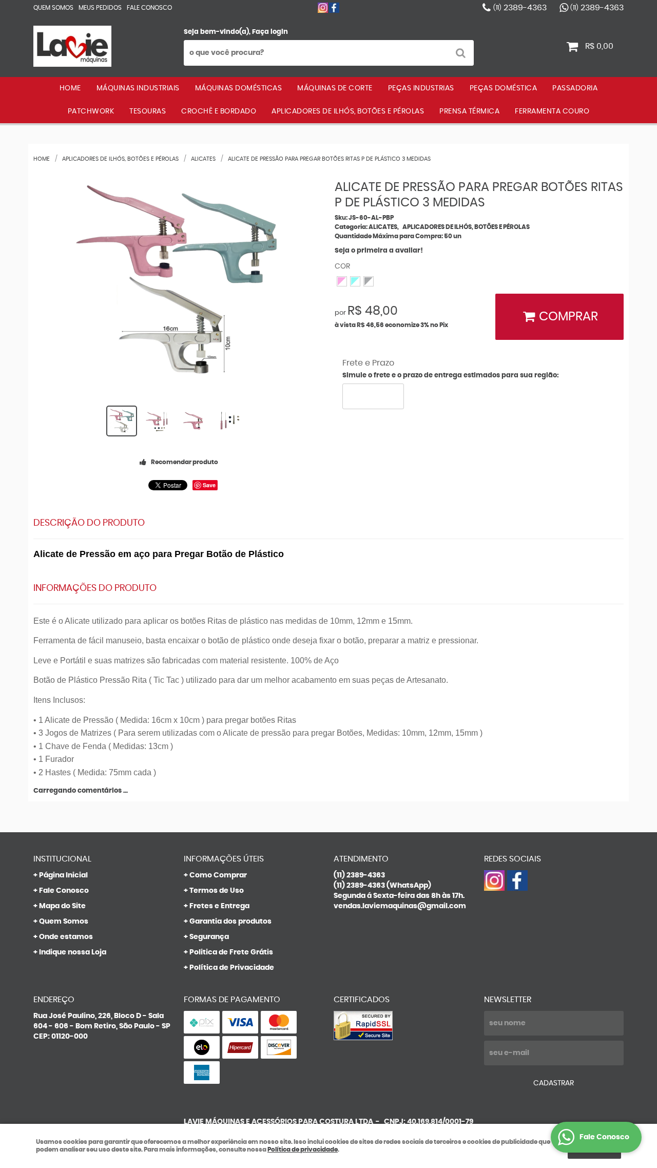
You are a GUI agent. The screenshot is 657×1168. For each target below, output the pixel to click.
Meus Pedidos (100, 8)
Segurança (209, 937)
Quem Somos (53, 8)
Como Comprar (218, 875)
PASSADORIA (574, 88)
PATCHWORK (91, 111)
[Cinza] (368, 281)
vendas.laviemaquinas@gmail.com (400, 906)
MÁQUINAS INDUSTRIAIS (138, 88)
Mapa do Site (62, 906)
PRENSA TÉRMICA (469, 111)
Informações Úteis (224, 859)
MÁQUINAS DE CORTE (335, 88)
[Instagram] (323, 8)
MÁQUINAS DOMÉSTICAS (238, 88)
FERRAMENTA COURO (552, 111)
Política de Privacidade (231, 967)
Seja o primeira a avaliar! (379, 250)
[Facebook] (334, 8)
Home (70, 88)
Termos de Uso (216, 890)
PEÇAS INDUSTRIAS (421, 88)
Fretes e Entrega (219, 906)
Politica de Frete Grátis (231, 952)
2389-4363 (520, 8)
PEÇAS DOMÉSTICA (503, 88)
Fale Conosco (149, 8)
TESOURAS (147, 111)
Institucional (62, 859)
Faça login (270, 32)
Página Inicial (63, 875)
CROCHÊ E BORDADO (218, 111)
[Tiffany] (355, 281)
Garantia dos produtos (230, 921)
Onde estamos (66, 937)
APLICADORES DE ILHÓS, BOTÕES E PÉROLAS (348, 111)
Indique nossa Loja (72, 952)
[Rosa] (342, 281)
